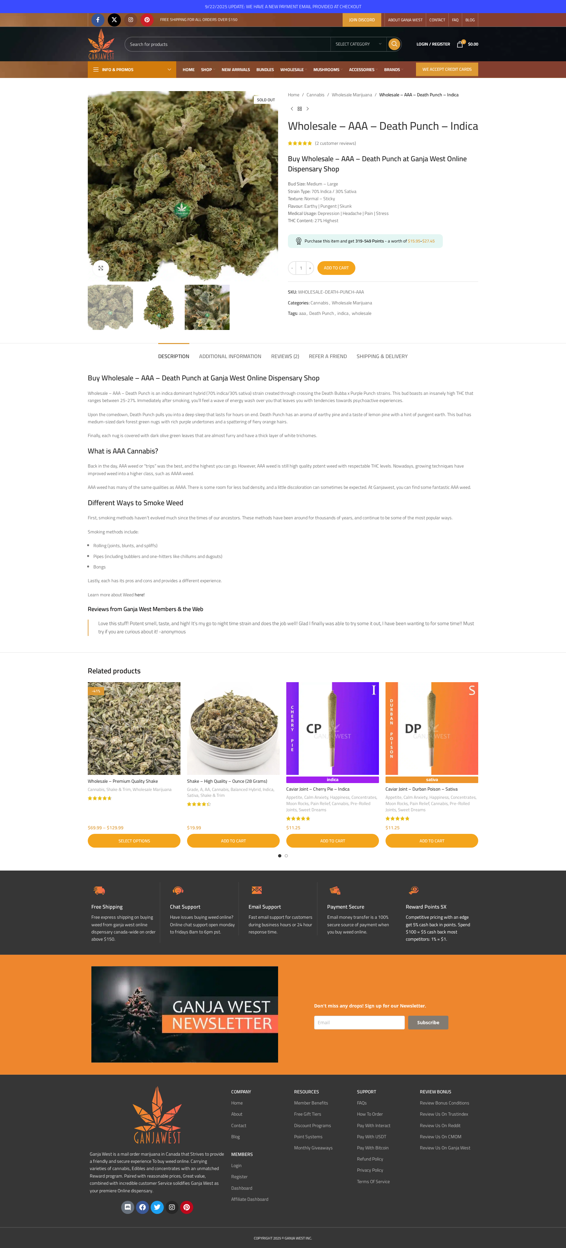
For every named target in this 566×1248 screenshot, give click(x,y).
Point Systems (308, 1136)
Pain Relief (320, 803)
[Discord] (127, 1207)
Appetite (294, 797)
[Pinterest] (186, 1207)
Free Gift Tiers (307, 1114)
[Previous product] (292, 109)
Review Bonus (435, 1091)
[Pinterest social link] (147, 20)
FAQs (362, 1103)
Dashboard (241, 1188)
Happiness (339, 797)
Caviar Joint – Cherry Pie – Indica (317, 789)
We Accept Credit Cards (447, 69)
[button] (233, 841)
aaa (302, 313)
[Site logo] (101, 43)
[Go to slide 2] (286, 855)
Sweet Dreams (312, 810)
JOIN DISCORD (362, 20)
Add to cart (336, 268)
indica (343, 313)
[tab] (173, 353)
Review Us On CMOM (441, 1136)
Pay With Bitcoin (373, 1147)
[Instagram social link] (130, 20)
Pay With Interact (373, 1125)
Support (366, 1091)
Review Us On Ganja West (445, 1147)
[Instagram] (172, 1207)
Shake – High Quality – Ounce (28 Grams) (227, 781)
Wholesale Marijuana (352, 94)
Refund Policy (370, 1159)
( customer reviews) (335, 143)
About (236, 1114)
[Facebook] (142, 1207)
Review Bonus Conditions (444, 1103)
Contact (238, 1125)
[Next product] (307, 109)
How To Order (370, 1114)
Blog (235, 1136)
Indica (268, 789)
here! (139, 594)
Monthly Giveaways (313, 1147)
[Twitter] (157, 1207)
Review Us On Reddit (440, 1125)
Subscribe (428, 1022)
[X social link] (114, 20)
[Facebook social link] (97, 20)
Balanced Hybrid (246, 789)
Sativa (192, 795)
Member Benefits (311, 1103)
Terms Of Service (373, 1181)
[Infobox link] (204, 908)
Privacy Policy (370, 1170)
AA (207, 789)
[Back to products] (300, 109)
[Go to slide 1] (279, 855)
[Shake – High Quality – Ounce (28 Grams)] (233, 728)
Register (239, 1176)
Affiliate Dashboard (249, 1199)
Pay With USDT (371, 1136)
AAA (120, 451)
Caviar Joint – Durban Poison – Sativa (422, 789)
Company (241, 1091)
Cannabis (316, 94)
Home (293, 94)
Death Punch (321, 313)
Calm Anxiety (316, 797)
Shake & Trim (118, 789)
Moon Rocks (297, 803)
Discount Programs (312, 1125)
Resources (306, 1091)
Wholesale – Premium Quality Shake (123, 781)
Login (236, 1165)
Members (242, 1154)
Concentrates (363, 797)
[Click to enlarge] (101, 268)
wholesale (361, 313)
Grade (192, 789)
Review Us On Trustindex (444, 1114)
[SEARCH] (394, 44)
